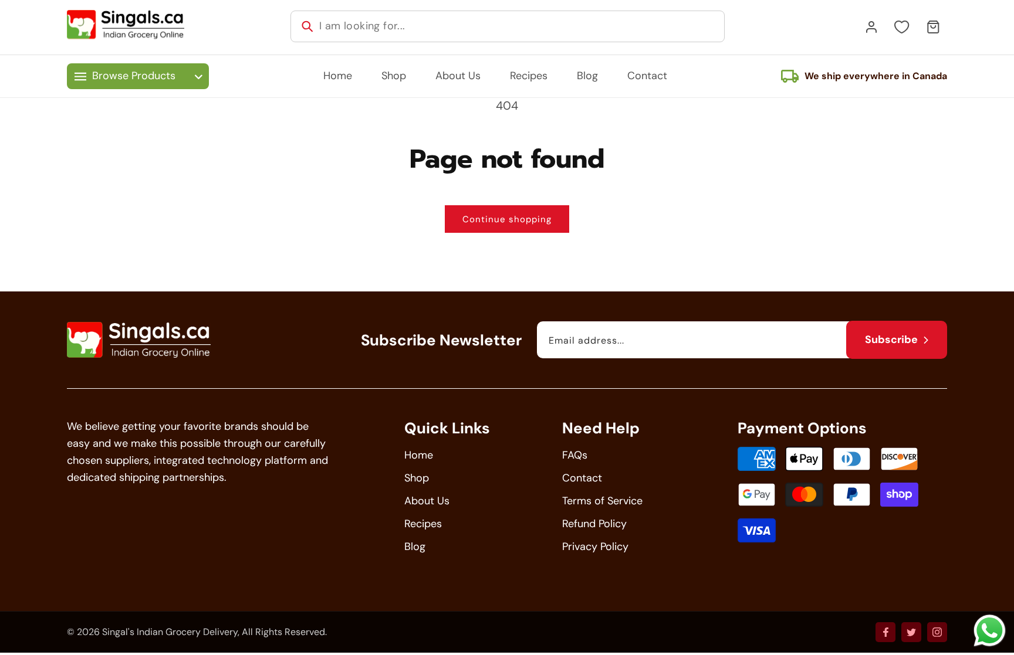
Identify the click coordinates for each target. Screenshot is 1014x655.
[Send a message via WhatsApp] (989, 630)
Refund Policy (594, 524)
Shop (416, 478)
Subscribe (891, 339)
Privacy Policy (595, 546)
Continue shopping (507, 219)
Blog (414, 546)
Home (418, 455)
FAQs (574, 455)
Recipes (423, 524)
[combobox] (507, 26)
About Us (426, 501)
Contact (582, 478)
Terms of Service (602, 501)
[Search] (307, 26)
